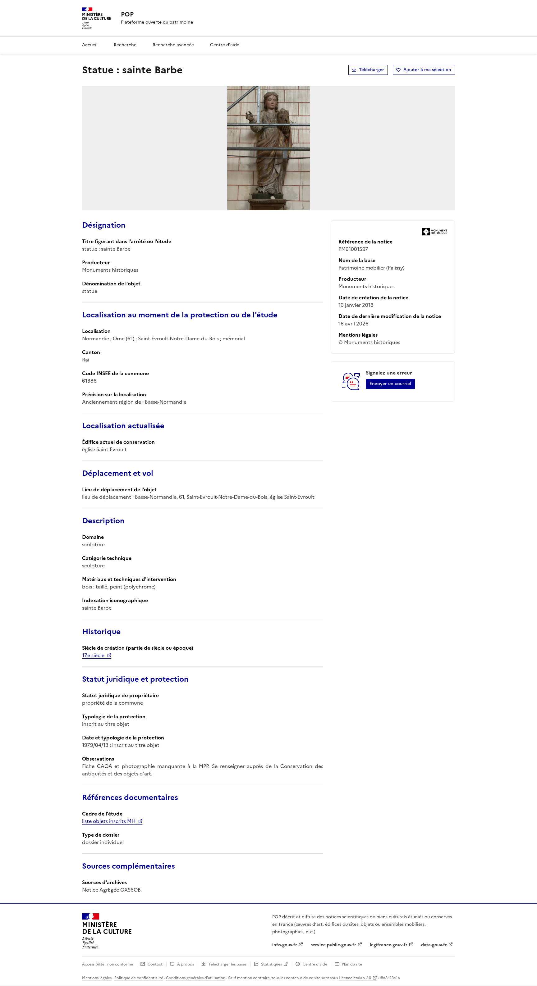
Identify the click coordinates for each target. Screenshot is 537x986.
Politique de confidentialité (138, 978)
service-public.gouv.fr (333, 945)
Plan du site (352, 964)
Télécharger (371, 69)
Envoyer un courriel (390, 383)
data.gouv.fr (434, 945)
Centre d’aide (315, 964)
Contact (155, 964)
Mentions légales (97, 978)
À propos (185, 964)
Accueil (90, 45)
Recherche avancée (173, 45)
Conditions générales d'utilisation (195, 978)
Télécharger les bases (227, 964)
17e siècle (93, 655)
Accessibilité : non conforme (107, 964)
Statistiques (271, 964)
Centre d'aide (224, 45)
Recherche (125, 45)
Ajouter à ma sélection (427, 69)
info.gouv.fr (284, 945)
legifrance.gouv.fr (388, 945)
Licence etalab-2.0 (355, 978)
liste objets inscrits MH (108, 821)
